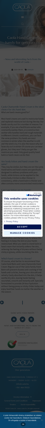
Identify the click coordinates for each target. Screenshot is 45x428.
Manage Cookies (22, 233)
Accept (22, 227)
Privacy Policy (12, 221)
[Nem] (42, 420)
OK (23, 424)
